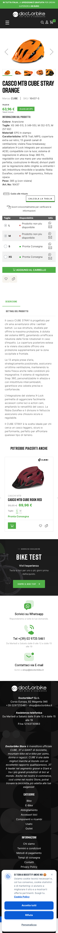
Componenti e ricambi (29, 819)
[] (12, 525)
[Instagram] (16, 734)
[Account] (46, 22)
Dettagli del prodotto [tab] (17, 311)
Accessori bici (29, 814)
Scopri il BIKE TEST (27, 584)
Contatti (29, 862)
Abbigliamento (29, 810)
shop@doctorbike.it (40, 705)
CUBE (14, 98)
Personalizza (29, 924)
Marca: (6, 98)
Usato (29, 823)
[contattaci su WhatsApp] (49, 223)
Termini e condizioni (29, 848)
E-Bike (29, 805)
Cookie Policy (21, 896)
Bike (29, 800)
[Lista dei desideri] (6, 279)
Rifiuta (29, 915)
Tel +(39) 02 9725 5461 (29, 638)
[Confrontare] (13, 279)
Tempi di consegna (29, 857)
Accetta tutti (29, 905)
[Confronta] (47, 525)
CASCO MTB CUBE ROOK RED (25, 499)
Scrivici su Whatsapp (29, 614)
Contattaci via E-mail (29, 665)
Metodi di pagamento (29, 852)
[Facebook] (6, 734)
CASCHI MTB (14, 495)
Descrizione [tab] (11, 301)
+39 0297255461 (16, 705)
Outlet (29, 828)
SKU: (26, 98)
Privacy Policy (29, 866)
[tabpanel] (29, 496)
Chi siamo (29, 843)
